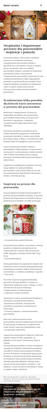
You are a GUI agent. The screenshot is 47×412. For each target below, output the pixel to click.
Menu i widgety (41, 7)
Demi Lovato (11, 5)
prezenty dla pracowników (12, 381)
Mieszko (24, 377)
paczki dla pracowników (32, 379)
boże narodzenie (19, 379)
